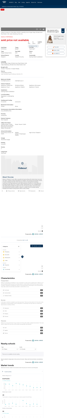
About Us (33, 2)
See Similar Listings (33, 46)
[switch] (37, 29)
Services (39, 2)
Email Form (56, 50)
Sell (19, 2)
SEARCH (11, 2)
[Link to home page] (4, 2)
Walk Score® (25, 240)
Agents (28, 2)
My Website (57, 53)
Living (23, 2)
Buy (16, 2)
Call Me (56, 47)
